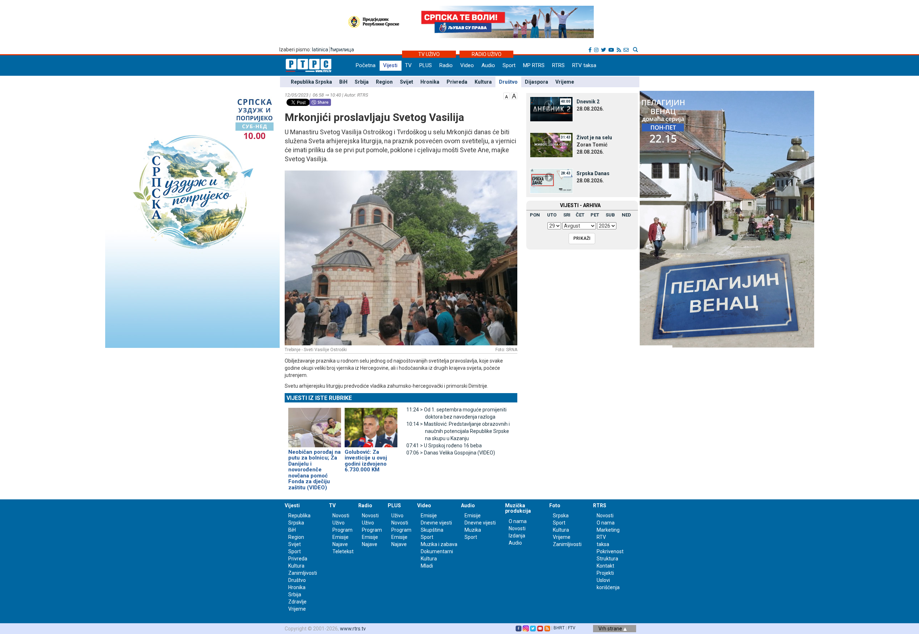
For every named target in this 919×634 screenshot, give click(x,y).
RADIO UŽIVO (487, 54)
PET (595, 215)
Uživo (338, 523)
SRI (566, 215)
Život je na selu (594, 137)
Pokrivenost (610, 551)
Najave (340, 544)
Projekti (605, 573)
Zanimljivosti (302, 573)
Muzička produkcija (518, 508)
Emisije (340, 537)
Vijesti (390, 65)
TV (408, 65)
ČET (580, 215)
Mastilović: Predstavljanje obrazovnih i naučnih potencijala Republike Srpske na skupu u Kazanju (458, 431)
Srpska (561, 515)
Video (467, 65)
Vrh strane (610, 628)
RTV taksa (584, 65)
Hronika (429, 82)
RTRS (558, 65)
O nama (518, 521)
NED (626, 215)
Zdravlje (297, 602)
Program (342, 530)
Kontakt (605, 566)
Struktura (607, 558)
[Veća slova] (514, 95)
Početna (365, 65)
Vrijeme (564, 82)
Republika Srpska (311, 82)
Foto (554, 505)
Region (384, 82)
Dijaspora (536, 82)
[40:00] (551, 109)
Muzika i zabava (439, 544)
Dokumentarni (437, 551)
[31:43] (551, 145)
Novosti (340, 515)
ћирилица (342, 49)
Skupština (432, 530)
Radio (446, 65)
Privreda (457, 82)
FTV (571, 627)
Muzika (473, 530)
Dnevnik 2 (588, 101)
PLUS (425, 65)
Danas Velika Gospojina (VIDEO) (450, 453)
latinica (320, 49)
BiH (343, 82)
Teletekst (343, 551)
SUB (610, 215)
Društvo (508, 82)
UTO (551, 215)
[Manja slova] (506, 95)
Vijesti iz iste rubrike (319, 398)
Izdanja (517, 536)
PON (535, 215)
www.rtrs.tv (353, 628)
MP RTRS (534, 65)
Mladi (427, 566)
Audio (488, 65)
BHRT (559, 627)
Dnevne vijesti (436, 523)
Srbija (362, 82)
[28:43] (551, 180)
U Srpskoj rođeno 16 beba (444, 445)
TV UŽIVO (429, 54)
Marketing (608, 530)
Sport (509, 65)
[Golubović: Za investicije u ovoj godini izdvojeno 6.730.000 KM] (371, 424)
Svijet (406, 82)
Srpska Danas (593, 173)
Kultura (483, 82)
